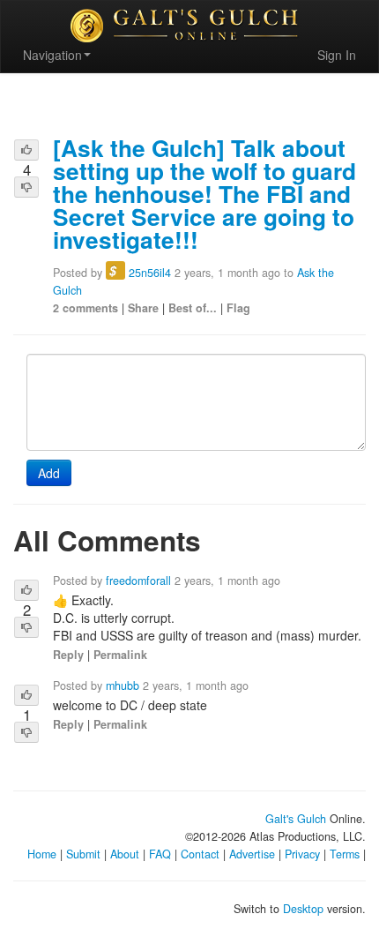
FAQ (160, 854)
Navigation (52, 55)
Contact (200, 854)
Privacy (302, 854)
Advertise (252, 854)
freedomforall (138, 580)
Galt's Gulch (295, 819)
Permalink (120, 655)
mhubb (122, 685)
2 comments (85, 308)
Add (49, 473)
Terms (345, 854)
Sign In (336, 55)
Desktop (303, 909)
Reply (68, 655)
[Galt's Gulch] (189, 25)
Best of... (192, 308)
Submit (83, 854)
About (124, 854)
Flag (238, 308)
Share (143, 308)
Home (41, 854)
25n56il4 (150, 273)
